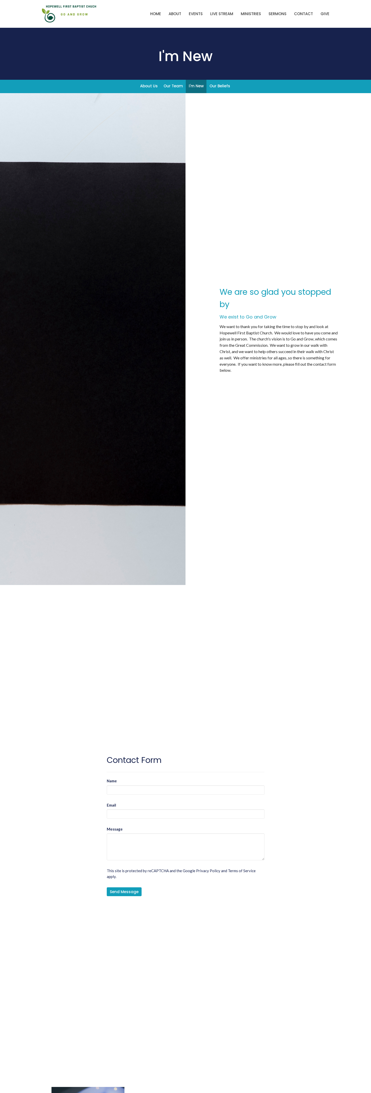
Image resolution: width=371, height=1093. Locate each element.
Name (112, 781)
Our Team (173, 86)
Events (196, 13)
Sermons (277, 13)
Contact (303, 13)
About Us (149, 86)
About (175, 13)
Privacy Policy (208, 870)
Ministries (251, 13)
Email (111, 805)
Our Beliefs (219, 86)
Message (115, 829)
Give (325, 13)
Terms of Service (242, 870)
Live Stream (221, 13)
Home (155, 13)
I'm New (196, 86)
